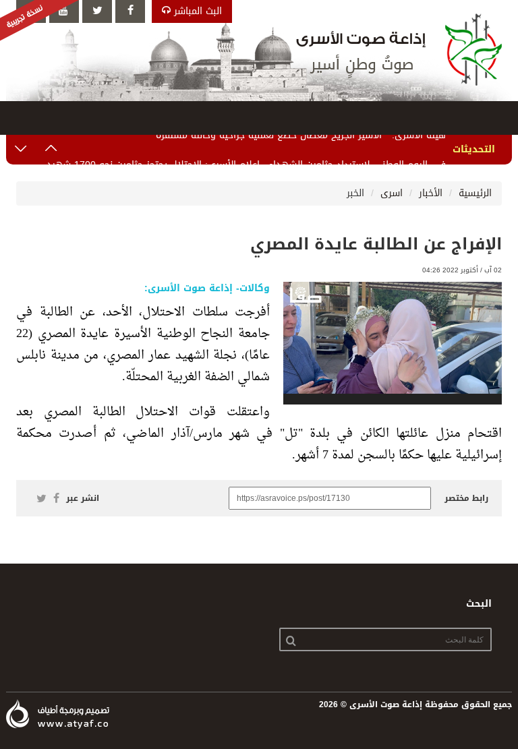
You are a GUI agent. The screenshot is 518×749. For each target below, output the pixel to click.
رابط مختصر (466, 498)
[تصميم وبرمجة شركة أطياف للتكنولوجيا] (57, 714)
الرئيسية (475, 193)
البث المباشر (196, 11)
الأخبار (430, 193)
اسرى (391, 193)
